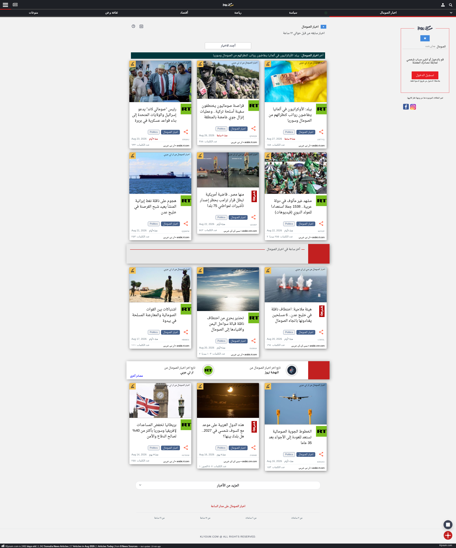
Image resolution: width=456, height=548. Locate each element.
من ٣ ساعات (296, 518)
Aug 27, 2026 (281, 139)
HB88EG (185, 340)
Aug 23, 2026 (144, 139)
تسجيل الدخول (425, 75)
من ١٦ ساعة (159, 518)
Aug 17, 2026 (144, 339)
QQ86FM (185, 231)
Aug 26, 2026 (213, 135)
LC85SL (321, 340)
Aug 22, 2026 (280, 230)
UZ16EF (253, 225)
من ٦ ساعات (250, 518)
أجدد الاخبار (228, 45)
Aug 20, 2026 (280, 339)
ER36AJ (185, 139)
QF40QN (253, 136)
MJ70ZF (321, 231)
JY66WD (253, 455)
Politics (289, 132)
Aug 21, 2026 (144, 230)
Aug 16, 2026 (280, 461)
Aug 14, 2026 (144, 454)
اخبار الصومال (305, 132)
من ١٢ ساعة (205, 518)
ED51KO (321, 462)
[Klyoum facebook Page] (406, 109)
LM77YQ (321, 139)
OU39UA (253, 348)
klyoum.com (445, 545)
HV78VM (185, 455)
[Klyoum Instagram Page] (413, 109)
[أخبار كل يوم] (228, 5)
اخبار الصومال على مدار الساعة (228, 506)
